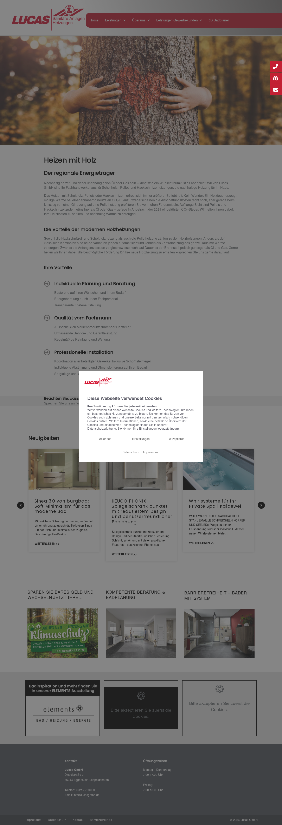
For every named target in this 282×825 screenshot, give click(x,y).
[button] (276, 66)
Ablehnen (105, 438)
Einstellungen (141, 439)
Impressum (150, 452)
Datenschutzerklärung (101, 428)
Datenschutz (130, 452)
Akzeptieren (177, 439)
